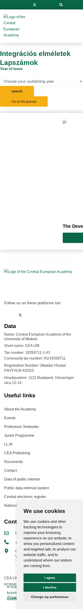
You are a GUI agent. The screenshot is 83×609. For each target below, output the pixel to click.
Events (9, 418)
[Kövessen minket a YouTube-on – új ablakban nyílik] (49, 5)
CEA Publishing (17, 453)
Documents (13, 462)
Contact (10, 470)
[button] (61, 4)
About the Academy (20, 409)
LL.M (8, 444)
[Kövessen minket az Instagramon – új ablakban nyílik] (27, 5)
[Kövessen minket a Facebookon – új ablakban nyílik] (20, 5)
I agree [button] (49, 578)
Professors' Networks (21, 427)
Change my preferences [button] (49, 597)
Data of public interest (22, 479)
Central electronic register (25, 497)
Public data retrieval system (26, 488)
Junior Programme (19, 435)
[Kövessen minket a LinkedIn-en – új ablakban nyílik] (42, 5)
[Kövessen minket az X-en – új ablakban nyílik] (34, 5)
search (17, 91)
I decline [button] (49, 587)
